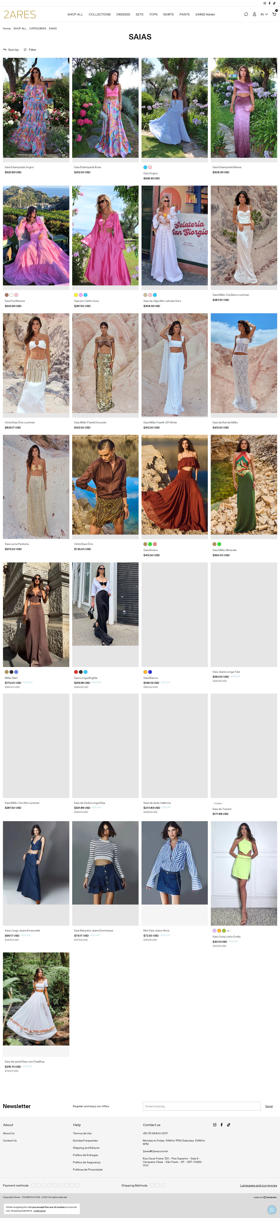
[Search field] (246, 14)
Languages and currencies (258, 1185)
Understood (40, 1210)
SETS (139, 14)
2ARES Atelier (205, 14)
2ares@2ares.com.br (155, 1151)
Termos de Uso (82, 1133)
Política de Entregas (85, 1155)
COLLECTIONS (100, 14)
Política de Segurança (86, 1162)
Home (7, 28)
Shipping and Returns (86, 1148)
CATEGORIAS (37, 28)
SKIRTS (168, 14)
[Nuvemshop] (265, 1197)
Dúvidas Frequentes (85, 1140)
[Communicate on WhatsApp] (272, 1210)
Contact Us (10, 1140)
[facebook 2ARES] (269, 3)
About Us (8, 1133)
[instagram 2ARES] (265, 3)
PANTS (184, 14)
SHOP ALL (75, 14)
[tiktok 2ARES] (274, 3)
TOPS (153, 14)
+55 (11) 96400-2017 (155, 1133)
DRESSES (123, 14)
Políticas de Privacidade (88, 1169)
